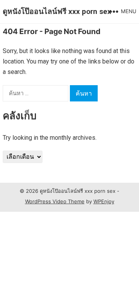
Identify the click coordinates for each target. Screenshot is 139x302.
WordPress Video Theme (55, 201)
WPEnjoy (103, 201)
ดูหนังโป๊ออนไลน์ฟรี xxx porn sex (57, 11)
